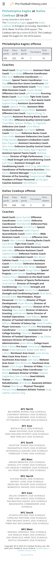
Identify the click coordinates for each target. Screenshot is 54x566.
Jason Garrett (23, 217)
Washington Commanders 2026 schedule (27, 505)
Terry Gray (22, 329)
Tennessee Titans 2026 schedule (27, 453)
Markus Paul (31, 290)
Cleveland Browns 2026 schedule (27, 417)
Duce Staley (16, 73)
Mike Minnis (43, 166)
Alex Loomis (19, 310)
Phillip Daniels (9, 139)
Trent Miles (8, 119)
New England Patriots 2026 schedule (27, 434)
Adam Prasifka (44, 323)
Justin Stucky (42, 353)
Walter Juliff (33, 349)
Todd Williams (32, 316)
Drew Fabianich (18, 349)
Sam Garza (33, 359)
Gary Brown (8, 243)
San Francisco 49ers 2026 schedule (27, 537)
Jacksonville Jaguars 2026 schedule (27, 450)
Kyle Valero (8, 250)
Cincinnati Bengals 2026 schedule (27, 414)
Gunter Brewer (35, 90)
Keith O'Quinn (32, 230)
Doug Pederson (24, 70)
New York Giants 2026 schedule (27, 498)
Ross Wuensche (23, 363)
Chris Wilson (33, 126)
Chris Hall (26, 333)
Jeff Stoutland (33, 93)
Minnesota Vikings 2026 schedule (27, 487)
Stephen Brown (10, 253)
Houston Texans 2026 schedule (27, 445)
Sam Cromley (22, 376)
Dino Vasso (8, 146)
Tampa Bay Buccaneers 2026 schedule (27, 523)
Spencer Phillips (18, 106)
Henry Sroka (34, 346)
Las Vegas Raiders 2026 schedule (27, 470)
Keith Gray (30, 166)
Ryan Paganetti (10, 143)
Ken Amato (30, 266)
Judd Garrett (18, 273)
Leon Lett (7, 256)
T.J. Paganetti (39, 123)
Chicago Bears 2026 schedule (27, 478)
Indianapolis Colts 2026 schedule (27, 448)
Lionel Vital (27, 306)
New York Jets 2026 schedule (27, 436)
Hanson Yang (9, 389)
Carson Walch (28, 109)
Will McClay (20, 300)
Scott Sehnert (9, 283)
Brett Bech (45, 293)
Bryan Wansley (26, 303)
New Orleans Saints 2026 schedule (27, 520)
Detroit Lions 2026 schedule (27, 481)
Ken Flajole (29, 129)
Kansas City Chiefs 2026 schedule (27, 465)
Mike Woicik (24, 286)
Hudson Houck (10, 276)
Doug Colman (33, 270)
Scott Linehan (24, 220)
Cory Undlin (8, 136)
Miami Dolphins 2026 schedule (27, 431)
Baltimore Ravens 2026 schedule (27, 411)
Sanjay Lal (26, 237)
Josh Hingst (8, 162)
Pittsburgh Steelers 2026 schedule (27, 420)
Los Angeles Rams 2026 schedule (27, 534)
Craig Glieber (44, 336)
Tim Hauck (15, 133)
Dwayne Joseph (38, 176)
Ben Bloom (40, 256)
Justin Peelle (24, 99)
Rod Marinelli (23, 223)
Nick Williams (30, 182)
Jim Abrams (34, 356)
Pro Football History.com (31, 4)
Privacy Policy (27, 555)
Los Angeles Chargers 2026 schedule (27, 467)
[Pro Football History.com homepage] (12, 3)
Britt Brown (25, 382)
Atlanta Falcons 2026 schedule (27, 515)
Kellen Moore (33, 233)
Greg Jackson (26, 260)
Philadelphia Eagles (16, 11)
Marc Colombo (17, 240)
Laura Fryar (8, 280)
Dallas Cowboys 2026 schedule (27, 495)
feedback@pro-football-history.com (34, 549)
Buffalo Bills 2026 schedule (27, 428)
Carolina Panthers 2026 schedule (27, 518)
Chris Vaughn (17, 366)
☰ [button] (3, 4)
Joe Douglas (42, 179)
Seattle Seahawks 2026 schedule (27, 540)
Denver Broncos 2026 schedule (27, 462)
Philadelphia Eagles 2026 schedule (27, 501)
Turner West (16, 266)
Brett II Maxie (9, 346)
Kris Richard (30, 227)
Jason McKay (26, 343)
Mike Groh (7, 76)
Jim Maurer (17, 379)
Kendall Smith (9, 296)
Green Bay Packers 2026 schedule (27, 484)
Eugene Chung (9, 99)
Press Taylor (43, 86)
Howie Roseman (38, 172)
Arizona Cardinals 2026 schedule (27, 532)
